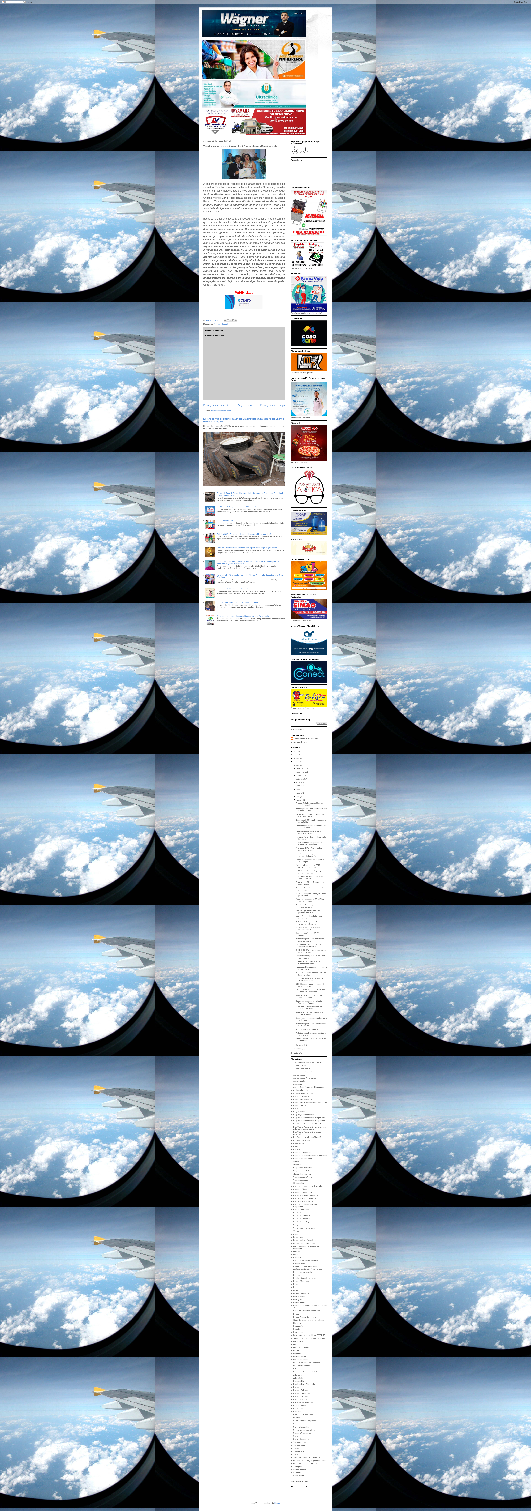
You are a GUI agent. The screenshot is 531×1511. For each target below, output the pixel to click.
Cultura (296, 1234)
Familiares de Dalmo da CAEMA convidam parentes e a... (308, 945)
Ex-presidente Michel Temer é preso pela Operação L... (310, 883)
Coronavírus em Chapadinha (304, 1198)
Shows (296, 1448)
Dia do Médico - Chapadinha (304, 1240)
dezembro (300, 768)
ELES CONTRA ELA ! (225, 521)
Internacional (298, 1332)
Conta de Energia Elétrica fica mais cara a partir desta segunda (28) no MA (247, 548)
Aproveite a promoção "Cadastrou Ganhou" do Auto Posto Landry (243, 616)
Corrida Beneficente (301, 1210)
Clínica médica (299, 1183)
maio (298, 793)
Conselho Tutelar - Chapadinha (305, 1195)
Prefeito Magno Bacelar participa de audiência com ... (310, 940)
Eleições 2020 (299, 1264)
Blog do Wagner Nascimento (306, 738)
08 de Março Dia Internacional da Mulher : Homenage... (309, 1008)
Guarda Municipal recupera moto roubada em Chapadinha (309, 844)
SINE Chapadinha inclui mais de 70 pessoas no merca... (310, 985)
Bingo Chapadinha (300, 1112)
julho (298, 786)
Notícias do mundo (300, 1360)
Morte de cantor (299, 1357)
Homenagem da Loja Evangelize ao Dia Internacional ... (310, 1013)
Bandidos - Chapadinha (302, 1099)
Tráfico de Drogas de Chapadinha (306, 1457)
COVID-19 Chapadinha (302, 1219)
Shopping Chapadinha (302, 1433)
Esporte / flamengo (301, 1281)
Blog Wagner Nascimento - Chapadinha (309, 1121)
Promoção (297, 1412)
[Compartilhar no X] (230, 320)
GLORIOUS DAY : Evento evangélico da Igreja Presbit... (311, 951)
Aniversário (297, 1084)
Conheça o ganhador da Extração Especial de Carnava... (309, 1002)
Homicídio (297, 1323)
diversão (296, 1252)
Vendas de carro (299, 1470)
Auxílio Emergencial (301, 1096)
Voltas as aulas (299, 1476)
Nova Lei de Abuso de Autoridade (306, 1363)
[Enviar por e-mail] (225, 320)
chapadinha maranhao (302, 1174)
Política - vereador (300, 1396)
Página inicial (245, 405)
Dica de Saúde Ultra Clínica (304, 1243)
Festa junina (298, 1300)
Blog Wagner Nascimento (303, 1115)
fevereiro (300, 1045)
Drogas (296, 1255)
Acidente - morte (300, 1066)
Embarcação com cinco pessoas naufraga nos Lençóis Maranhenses (307, 1268)
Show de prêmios (300, 1445)
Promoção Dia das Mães (303, 1415)
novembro (300, 772)
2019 (296, 765)
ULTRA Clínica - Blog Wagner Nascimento (310, 1460)
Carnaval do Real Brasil (302, 1159)
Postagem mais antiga (272, 405)
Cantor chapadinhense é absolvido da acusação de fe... (311, 827)
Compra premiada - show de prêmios (308, 1186)
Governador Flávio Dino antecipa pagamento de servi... (309, 849)
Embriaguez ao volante (302, 1272)
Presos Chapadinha (301, 1405)
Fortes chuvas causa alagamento (306, 1311)
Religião (296, 1418)
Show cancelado (299, 1442)
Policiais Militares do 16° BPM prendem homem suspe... (308, 866)
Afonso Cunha (299, 1075)
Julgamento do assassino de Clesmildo (309, 1338)
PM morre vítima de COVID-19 (305, 1372)
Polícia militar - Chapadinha (304, 1384)
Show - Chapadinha (301, 1439)
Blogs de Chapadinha (301, 1140)
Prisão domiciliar (300, 1408)
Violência (297, 1473)
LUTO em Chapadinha (302, 1347)
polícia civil (297, 1375)
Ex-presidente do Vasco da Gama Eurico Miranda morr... (309, 962)
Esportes (296, 1284)
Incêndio (296, 1329)
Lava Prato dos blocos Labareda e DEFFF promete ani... (309, 979)
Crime (295, 1225)
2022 (296, 755)
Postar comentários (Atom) (221, 411)
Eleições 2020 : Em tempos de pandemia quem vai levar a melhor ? (244, 534)
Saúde (295, 1424)
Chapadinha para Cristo (302, 1177)
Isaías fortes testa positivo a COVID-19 (309, 1335)
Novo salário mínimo (301, 1366)
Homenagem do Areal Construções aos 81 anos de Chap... (311, 810)
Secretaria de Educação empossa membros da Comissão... (309, 855)
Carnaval (296, 1149)
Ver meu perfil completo (300, 742)
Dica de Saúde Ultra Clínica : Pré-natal (232, 589)
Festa (295, 1290)
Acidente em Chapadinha (303, 1072)
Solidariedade (298, 1451)
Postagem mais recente (216, 405)
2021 (296, 758)
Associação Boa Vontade (303, 1093)
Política (296, 1387)
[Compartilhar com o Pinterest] (236, 320)
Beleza (296, 1108)
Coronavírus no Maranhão (303, 1201)
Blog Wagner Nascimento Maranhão (307, 1137)
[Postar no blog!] (228, 320)
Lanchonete (298, 1341)
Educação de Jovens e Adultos (305, 1261)
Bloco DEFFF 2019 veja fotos (307, 1029)
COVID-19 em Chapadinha (303, 1222)
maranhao (297, 1351)
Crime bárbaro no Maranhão (304, 1228)
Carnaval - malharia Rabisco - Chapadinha (310, 1156)
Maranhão (297, 1354)
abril (298, 796)
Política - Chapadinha (222, 324)
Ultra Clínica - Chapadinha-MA (305, 1463)
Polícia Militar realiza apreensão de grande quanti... (310, 889)
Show (295, 1436)
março (299, 800)
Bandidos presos (300, 1105)
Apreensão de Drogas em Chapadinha (308, 1087)
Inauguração (298, 1326)
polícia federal (298, 1378)
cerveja (296, 1162)
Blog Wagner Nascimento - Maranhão (308, 1124)
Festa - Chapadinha (301, 1293)
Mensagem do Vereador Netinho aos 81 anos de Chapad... (310, 815)
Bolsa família (298, 1143)
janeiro (299, 1049)
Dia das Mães (298, 1237)
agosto (299, 782)
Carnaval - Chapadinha (302, 1153)
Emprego (296, 1275)
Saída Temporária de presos (304, 1421)
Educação (297, 1258)
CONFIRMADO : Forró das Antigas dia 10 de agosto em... (311, 877)
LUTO (295, 1344)
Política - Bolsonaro (301, 1390)
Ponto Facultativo (300, 1399)
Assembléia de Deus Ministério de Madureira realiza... (309, 929)
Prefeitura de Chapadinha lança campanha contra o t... (308, 923)
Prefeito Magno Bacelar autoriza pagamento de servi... (308, 832)
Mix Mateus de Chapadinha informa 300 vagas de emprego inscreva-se (245, 507)
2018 (296, 1053)
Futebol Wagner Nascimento (304, 1317)
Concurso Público (300, 1189)
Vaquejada (297, 1467)
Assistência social (300, 1090)
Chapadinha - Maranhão (302, 1168)
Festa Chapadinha (300, 1296)
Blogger (277, 1503)
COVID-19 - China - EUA (303, 1216)
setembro (300, 779)
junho (298, 789)
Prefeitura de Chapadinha (303, 1402)
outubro (299, 775)
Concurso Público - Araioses (304, 1192)
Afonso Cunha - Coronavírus (304, 1078)
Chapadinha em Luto (301, 1171)
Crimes (296, 1231)
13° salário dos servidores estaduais (307, 1063)
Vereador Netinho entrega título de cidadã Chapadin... (309, 804)
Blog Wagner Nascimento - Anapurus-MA (309, 1118)
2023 (296, 751)
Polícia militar (298, 1381)
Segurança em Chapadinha (304, 1430)
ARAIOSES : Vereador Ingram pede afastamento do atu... (310, 872)
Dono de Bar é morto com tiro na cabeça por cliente (237, 602)
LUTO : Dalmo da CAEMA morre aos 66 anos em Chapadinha (310, 991)
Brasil (295, 1146)
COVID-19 (297, 1213)
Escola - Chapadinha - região (304, 1278)
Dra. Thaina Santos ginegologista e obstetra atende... (310, 906)
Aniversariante (299, 1081)
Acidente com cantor (301, 1069)
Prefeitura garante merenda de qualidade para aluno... (308, 912)
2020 (296, 762)
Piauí (295, 1369)
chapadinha (297, 1165)
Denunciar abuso (299, 1481)
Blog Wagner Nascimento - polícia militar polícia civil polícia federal (309, 1128)
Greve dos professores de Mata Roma (308, 1320)
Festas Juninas (299, 1303)
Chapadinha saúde (300, 1180)
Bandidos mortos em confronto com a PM (310, 1102)
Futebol (296, 1314)
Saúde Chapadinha (300, 1427)
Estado (296, 1287)
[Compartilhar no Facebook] (233, 320)
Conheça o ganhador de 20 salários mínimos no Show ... (310, 900)
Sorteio (296, 1454)
